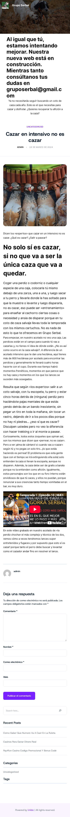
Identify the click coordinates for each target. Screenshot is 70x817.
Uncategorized (35, 127)
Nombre (8, 646)
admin (17, 571)
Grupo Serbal (20, 5)
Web (5, 677)
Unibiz (31, 810)
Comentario (10, 611)
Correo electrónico (13, 662)
